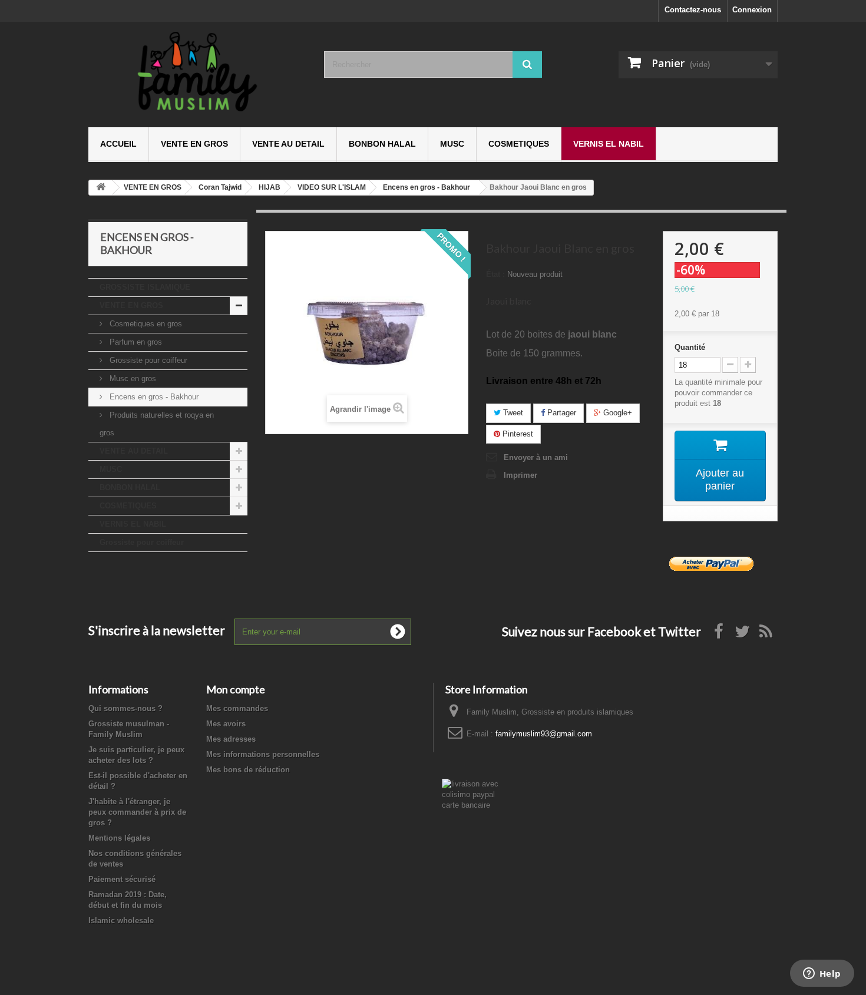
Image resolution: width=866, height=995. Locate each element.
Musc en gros (131, 378)
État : (495, 274)
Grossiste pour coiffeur (147, 360)
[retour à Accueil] (101, 187)
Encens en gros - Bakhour (153, 396)
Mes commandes (237, 708)
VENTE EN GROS (194, 143)
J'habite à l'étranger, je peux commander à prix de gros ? (137, 812)
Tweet (512, 412)
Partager (560, 412)
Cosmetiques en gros (144, 323)
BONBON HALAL (382, 143)
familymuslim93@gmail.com (543, 733)
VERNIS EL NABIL (608, 143)
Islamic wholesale (121, 920)
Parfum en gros (134, 342)
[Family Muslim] (197, 72)
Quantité (690, 347)
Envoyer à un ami (536, 457)
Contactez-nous (693, 9)
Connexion (752, 9)
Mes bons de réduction (248, 769)
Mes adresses (231, 739)
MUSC (452, 143)
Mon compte (235, 689)
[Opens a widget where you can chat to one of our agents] (821, 974)
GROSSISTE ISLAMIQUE (145, 287)
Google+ (616, 412)
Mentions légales (119, 838)
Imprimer (520, 475)
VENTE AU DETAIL (288, 143)
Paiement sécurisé (122, 879)
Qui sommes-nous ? (125, 708)
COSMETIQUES (518, 143)
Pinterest (516, 433)
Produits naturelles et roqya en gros (157, 424)
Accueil (118, 143)
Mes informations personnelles (262, 754)
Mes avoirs (226, 723)
